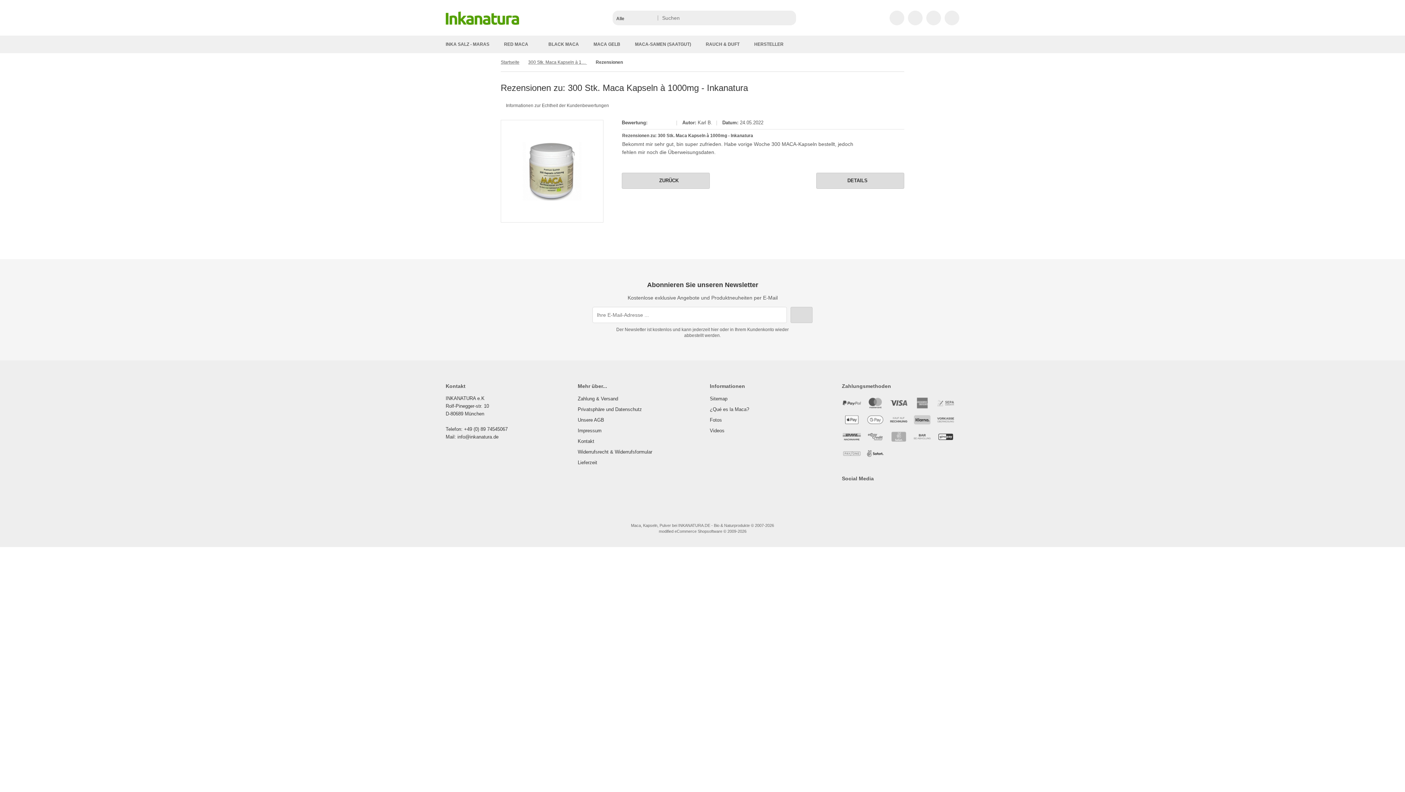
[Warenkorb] (933, 18)
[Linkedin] (898, 493)
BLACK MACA (563, 44)
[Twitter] (856, 493)
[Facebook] (845, 493)
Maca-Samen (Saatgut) (663, 44)
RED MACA (516, 44)
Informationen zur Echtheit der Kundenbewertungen (557, 105)
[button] (635, 18)
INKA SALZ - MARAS (467, 44)
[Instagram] (866, 493)
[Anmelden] (915, 18)
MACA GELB (607, 44)
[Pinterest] (887, 493)
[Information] (777, 18)
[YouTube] (877, 493)
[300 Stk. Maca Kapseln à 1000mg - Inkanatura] (552, 171)
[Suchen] (788, 18)
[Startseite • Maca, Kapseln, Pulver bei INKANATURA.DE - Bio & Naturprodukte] (482, 26)
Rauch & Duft (723, 44)
